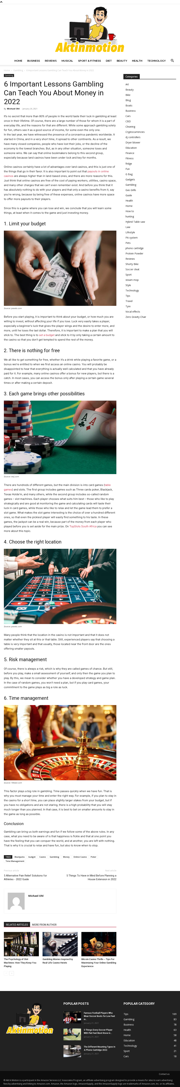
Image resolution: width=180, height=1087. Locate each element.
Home (18, 60)
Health (137, 60)
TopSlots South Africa (83, 526)
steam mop (132, 280)
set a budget (46, 335)
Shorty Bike (132, 264)
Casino (42, 857)
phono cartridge (135, 248)
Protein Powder (134, 253)
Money (66, 857)
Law (128, 227)
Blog (128, 100)
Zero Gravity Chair (136, 317)
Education (131, 147)
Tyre (128, 306)
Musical (67, 60)
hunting (130, 216)
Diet (109, 60)
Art (127, 84)
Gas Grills (131, 190)
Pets (128, 243)
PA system (132, 237)
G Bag (129, 174)
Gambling (18, 70)
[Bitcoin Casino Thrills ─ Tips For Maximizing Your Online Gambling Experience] (98, 944)
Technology (156, 60)
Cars (128, 116)
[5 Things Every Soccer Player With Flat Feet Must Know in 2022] (72, 1034)
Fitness (130, 158)
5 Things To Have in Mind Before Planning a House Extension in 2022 (91, 877)
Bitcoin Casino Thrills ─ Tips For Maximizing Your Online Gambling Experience (98, 963)
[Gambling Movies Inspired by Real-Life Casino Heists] (60, 944)
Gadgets (130, 179)
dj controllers (133, 137)
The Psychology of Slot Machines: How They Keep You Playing (20, 963)
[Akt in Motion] (90, 30)
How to (130, 211)
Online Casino (80, 857)
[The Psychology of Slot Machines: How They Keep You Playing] (21, 944)
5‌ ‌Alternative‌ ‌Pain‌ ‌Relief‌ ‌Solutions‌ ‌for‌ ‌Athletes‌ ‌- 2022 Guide (25, 877)
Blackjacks (20, 857)
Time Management (14, 861)
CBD (128, 121)
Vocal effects (133, 311)
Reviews (51, 60)
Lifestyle (130, 232)
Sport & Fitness (89, 60)
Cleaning (130, 126)
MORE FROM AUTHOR (44, 924)
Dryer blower (133, 142)
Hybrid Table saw (135, 221)
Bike (128, 95)
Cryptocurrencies (135, 132)
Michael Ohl (13, 108)
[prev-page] (6, 973)
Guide (129, 195)
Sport (129, 274)
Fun (128, 169)
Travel (129, 301)
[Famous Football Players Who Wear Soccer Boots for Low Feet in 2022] (72, 1017)
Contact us (164, 1074)
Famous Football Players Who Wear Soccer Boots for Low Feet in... (99, 1016)
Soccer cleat (132, 269)
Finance (130, 153)
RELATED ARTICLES (17, 924)
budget (32, 857)
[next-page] (11, 973)
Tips (128, 295)
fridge (129, 163)
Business (33, 60)
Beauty (122, 60)
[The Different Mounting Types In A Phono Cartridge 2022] (72, 1051)
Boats (129, 105)
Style (128, 285)
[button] (172, 61)
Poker (93, 857)
